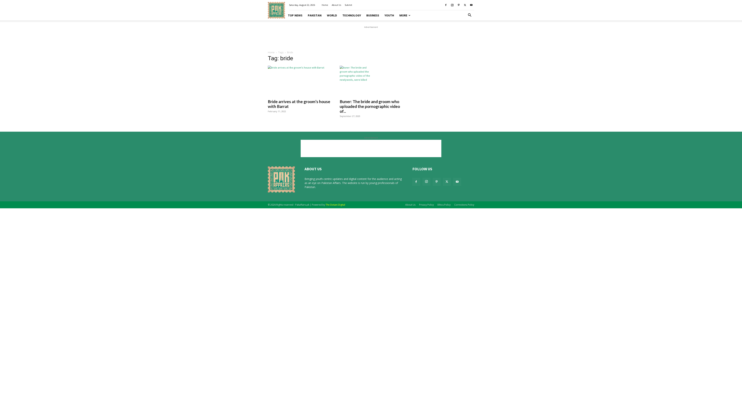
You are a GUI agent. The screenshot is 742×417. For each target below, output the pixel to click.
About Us (336, 4)
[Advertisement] (371, 38)
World (332, 15)
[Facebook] (446, 5)
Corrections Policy (464, 204)
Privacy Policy (426, 204)
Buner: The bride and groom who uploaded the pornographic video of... (370, 106)
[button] (469, 15)
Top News (295, 15)
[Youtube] (471, 5)
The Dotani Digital (335, 204)
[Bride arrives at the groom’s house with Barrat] (299, 81)
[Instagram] (452, 5)
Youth (389, 15)
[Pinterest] (458, 5)
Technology (351, 15)
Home (325, 4)
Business (372, 15)
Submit (348, 4)
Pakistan (315, 15)
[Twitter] (465, 5)
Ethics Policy (444, 204)
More (403, 15)
